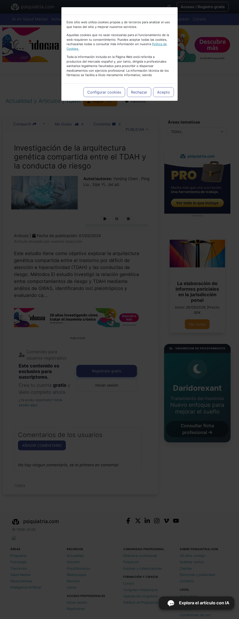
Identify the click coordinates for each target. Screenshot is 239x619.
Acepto (163, 92)
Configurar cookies (104, 92)
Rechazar (139, 92)
